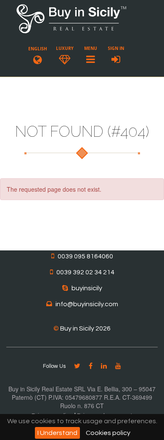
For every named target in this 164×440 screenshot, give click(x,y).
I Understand (57, 433)
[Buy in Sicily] (71, 32)
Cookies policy (108, 433)
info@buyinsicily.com (87, 304)
